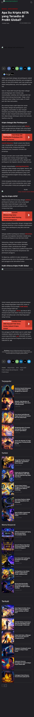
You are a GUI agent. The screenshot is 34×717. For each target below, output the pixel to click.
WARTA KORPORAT (13, 9)
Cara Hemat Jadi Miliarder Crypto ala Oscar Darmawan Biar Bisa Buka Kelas (23, 416)
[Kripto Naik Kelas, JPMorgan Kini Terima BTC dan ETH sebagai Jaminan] (8, 637)
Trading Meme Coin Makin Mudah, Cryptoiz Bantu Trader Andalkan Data (22, 572)
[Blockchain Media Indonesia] (16, 2)
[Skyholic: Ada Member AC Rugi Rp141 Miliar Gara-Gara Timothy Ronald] (8, 404)
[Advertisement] (17, 35)
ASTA (17, 367)
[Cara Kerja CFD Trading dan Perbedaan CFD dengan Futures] (8, 560)
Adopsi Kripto (10, 367)
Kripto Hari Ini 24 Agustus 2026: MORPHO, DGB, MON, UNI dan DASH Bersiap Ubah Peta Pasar (23, 475)
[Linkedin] (21, 68)
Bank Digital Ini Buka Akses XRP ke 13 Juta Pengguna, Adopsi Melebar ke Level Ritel (22, 610)
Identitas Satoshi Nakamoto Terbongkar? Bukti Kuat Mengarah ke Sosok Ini (23, 389)
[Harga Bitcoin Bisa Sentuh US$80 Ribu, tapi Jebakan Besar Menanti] (8, 462)
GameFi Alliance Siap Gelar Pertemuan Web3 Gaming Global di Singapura (22, 546)
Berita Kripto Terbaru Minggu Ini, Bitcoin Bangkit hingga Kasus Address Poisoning (22, 488)
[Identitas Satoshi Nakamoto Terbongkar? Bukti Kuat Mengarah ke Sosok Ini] (8, 391)
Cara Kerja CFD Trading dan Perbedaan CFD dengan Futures (22, 559)
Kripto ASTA (23, 367)
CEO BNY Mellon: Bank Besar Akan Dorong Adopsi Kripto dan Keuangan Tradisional (23, 623)
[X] (13, 68)
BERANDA (4, 9)
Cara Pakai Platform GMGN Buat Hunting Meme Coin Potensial (22, 501)
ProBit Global (5, 372)
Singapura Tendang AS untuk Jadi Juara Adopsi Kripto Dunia (23, 649)
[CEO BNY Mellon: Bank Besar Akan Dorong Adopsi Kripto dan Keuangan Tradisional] (8, 624)
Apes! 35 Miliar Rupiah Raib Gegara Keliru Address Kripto (22, 514)
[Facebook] (9, 68)
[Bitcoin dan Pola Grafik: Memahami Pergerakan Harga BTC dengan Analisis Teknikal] (8, 587)
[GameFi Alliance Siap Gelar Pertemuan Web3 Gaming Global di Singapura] (8, 547)
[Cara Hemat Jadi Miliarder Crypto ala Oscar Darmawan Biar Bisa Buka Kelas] (8, 417)
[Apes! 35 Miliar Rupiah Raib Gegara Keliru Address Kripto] (8, 515)
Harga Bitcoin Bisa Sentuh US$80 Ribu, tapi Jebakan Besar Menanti (22, 461)
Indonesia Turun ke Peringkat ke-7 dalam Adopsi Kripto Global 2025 (23, 663)
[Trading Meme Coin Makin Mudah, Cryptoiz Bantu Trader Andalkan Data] (8, 574)
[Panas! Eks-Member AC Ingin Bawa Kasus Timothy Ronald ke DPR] (8, 443)
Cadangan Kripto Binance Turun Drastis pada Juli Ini (22, 675)
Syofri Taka (5, 23)
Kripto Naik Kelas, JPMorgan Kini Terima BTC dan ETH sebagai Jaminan (23, 636)
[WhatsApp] (17, 68)
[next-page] (6, 685)
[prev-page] (3, 685)
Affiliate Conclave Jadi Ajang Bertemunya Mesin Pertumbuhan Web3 (23, 533)
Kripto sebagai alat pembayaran (10, 370)
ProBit (21, 370)
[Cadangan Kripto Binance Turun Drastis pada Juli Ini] (8, 676)
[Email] (25, 68)
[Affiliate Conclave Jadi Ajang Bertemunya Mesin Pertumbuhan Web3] (8, 534)
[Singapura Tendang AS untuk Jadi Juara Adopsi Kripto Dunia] (8, 650)
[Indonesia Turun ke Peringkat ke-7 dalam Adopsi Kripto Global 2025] (8, 663)
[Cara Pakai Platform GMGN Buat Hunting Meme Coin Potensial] (8, 502)
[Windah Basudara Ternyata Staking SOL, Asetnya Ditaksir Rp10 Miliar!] (8, 430)
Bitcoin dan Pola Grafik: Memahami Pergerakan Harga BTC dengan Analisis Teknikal (22, 586)
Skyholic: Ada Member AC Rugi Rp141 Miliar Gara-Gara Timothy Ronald (23, 403)
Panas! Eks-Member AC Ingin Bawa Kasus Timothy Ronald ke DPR (23, 442)
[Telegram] (29, 68)
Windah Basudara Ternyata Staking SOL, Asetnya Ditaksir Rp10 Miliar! (22, 429)
